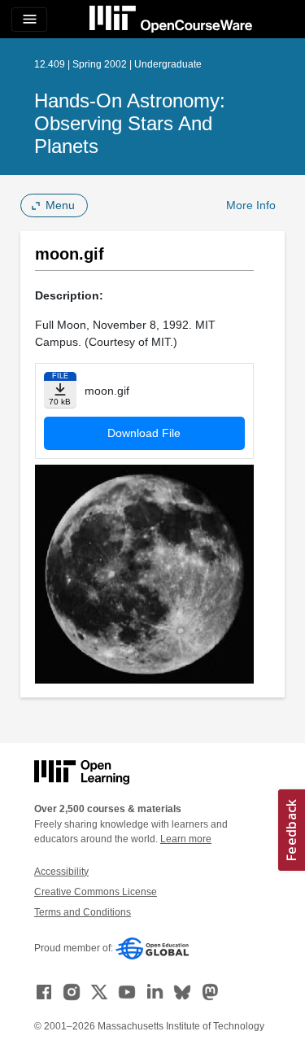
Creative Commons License (95, 892)
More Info (251, 205)
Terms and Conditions (82, 912)
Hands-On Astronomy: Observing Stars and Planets (129, 123)
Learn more (185, 839)
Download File (144, 432)
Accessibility (61, 871)
